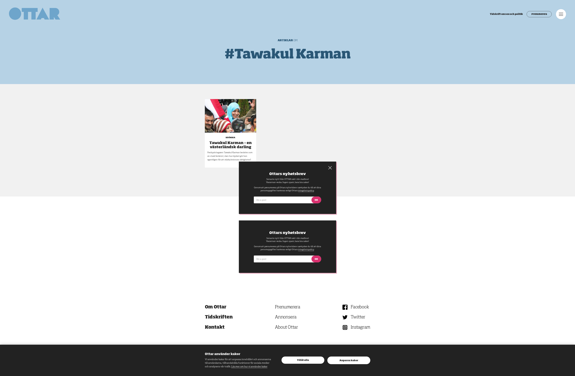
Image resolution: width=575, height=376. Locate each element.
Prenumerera (539, 14)
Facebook (360, 307)
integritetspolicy (306, 249)
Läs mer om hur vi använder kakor (249, 367)
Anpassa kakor (348, 360)
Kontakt (215, 327)
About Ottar (286, 327)
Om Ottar (215, 307)
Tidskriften (219, 317)
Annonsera (285, 317)
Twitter (358, 317)
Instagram (360, 327)
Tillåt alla (303, 360)
